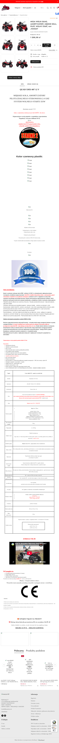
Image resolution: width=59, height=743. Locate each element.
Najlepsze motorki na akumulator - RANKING (42, 726)
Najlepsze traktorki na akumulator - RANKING (42, 731)
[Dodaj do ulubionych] (54, 45)
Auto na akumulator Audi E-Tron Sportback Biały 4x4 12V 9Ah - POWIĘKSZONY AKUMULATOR (47, 681)
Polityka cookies (35, 716)
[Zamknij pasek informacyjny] (57, 1)
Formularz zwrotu (35, 703)
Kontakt (3, 726)
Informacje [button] (34, 694)
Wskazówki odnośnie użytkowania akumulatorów (43, 711)
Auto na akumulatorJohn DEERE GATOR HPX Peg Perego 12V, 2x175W (29, 681)
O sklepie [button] (4, 720)
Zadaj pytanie (35, 61)
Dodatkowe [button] (34, 720)
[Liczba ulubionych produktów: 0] (54, 8)
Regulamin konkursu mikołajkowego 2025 (41, 734)
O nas (2, 723)
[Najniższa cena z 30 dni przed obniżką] (18, 685)
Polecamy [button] (19, 650)
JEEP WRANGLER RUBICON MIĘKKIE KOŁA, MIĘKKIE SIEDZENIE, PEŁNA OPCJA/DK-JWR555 (9, 681)
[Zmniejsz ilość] (31, 45)
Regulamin (33, 698)
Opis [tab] (22, 84)
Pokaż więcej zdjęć (15, 77)
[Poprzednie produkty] (4, 665)
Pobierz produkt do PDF (38, 67)
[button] (18, 8)
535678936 (4, 712)
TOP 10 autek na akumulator (38, 723)
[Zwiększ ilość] (38, 45)
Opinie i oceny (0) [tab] (32, 84)
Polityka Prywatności (36, 708)
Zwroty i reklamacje (36, 714)
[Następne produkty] (55, 665)
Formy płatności (35, 706)
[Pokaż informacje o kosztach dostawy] (47, 56)
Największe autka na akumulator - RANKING (42, 729)
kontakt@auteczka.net (6, 709)
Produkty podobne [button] (35, 650)
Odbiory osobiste (5, 729)
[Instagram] (5, 716)
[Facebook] (2, 716)
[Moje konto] (51, 8)
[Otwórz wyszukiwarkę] (48, 8)
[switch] (54, 730)
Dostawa (33, 701)
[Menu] (57, 720)
